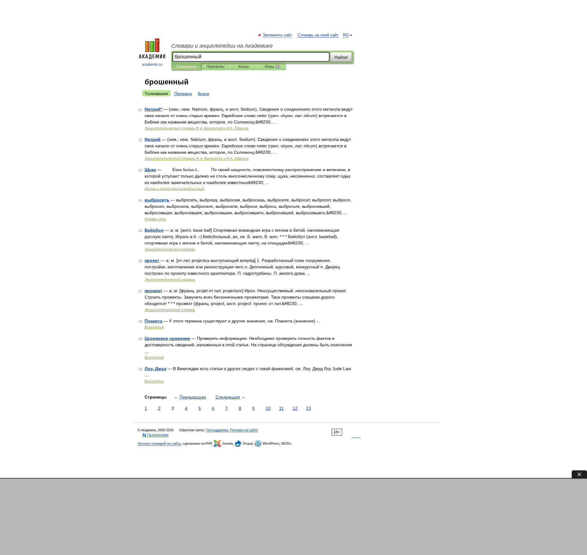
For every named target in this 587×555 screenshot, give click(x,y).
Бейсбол (154, 230)
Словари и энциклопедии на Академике (222, 46)
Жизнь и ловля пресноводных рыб (174, 189)
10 (268, 408)
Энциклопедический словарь (170, 249)
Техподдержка (217, 430)
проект (152, 260)
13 (308, 408)
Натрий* (153, 109)
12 (295, 408)
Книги (243, 66)
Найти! (341, 57)
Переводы (215, 66)
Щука (150, 169)
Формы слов (155, 219)
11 (281, 408)
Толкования (186, 66)
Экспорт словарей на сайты (159, 443)
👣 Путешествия (155, 435)
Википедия (154, 327)
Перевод (183, 93)
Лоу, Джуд (155, 368)
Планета (153, 320)
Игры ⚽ (272, 66)
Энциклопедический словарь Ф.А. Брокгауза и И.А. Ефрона (197, 128)
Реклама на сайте (244, 430)
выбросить (157, 199)
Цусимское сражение (167, 338)
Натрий (153, 139)
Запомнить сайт (277, 35)
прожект (153, 290)
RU (346, 35)
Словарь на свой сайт (318, 35)
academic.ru (152, 64)
